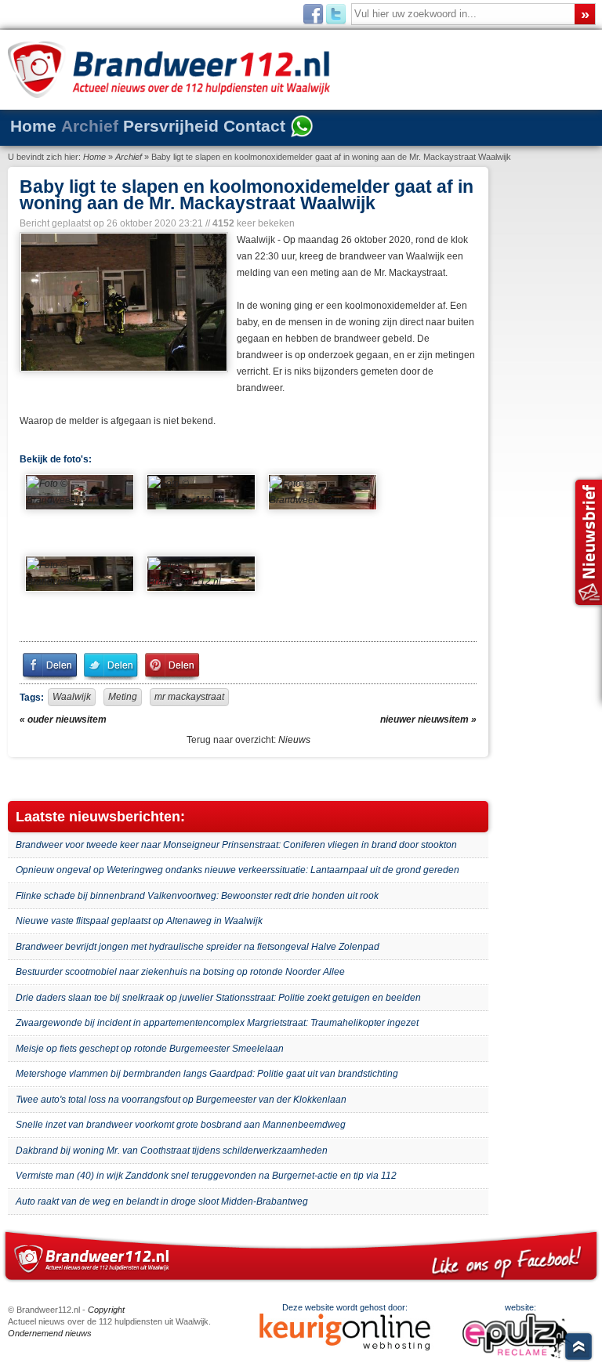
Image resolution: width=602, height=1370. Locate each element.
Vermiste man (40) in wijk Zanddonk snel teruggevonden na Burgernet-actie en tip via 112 (206, 1175)
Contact (254, 126)
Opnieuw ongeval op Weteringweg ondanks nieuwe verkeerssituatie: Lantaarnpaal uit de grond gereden (237, 869)
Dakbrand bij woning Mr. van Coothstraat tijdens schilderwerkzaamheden (172, 1150)
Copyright (106, 1309)
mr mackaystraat (189, 696)
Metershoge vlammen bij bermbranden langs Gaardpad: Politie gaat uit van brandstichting (207, 1073)
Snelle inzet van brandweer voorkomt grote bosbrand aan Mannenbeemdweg (181, 1124)
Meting (122, 696)
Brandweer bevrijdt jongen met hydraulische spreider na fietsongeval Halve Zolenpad (197, 946)
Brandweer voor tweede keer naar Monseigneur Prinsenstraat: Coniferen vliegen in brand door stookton (236, 844)
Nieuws (294, 739)
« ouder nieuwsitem (63, 719)
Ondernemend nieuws (50, 1333)
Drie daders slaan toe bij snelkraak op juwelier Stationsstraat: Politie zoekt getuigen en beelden (218, 997)
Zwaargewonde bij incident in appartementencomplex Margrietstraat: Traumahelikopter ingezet (217, 1022)
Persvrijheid (171, 126)
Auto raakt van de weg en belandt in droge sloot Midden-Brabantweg (162, 1201)
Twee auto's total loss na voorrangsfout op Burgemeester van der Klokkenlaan (181, 1099)
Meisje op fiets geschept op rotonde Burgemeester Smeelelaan (150, 1048)
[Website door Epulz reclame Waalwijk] (521, 1355)
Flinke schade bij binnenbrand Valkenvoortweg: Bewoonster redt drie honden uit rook (197, 895)
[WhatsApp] (302, 128)
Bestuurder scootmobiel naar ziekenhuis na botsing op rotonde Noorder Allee (180, 971)
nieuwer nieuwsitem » (428, 719)
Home (33, 126)
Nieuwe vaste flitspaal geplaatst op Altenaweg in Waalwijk (139, 920)
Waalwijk (72, 696)
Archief (89, 126)
